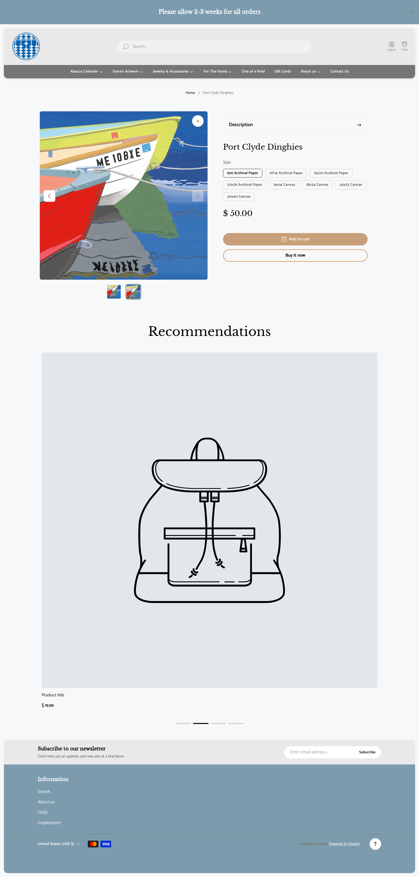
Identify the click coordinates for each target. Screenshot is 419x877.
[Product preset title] (209, 520)
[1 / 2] (114, 292)
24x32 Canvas (350, 185)
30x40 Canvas (238, 197)
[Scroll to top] (375, 844)
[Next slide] (198, 196)
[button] (183, 723)
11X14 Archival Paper (286, 173)
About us (46, 802)
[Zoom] (198, 121)
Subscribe (367, 752)
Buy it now (295, 255)
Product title (53, 695)
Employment (49, 823)
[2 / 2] (133, 292)
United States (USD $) (56, 844)
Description (241, 125)
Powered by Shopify (344, 844)
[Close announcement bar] (412, 12)
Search (44, 791)
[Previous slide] (49, 196)
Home (190, 92)
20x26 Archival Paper (244, 185)
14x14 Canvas (284, 185)
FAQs (43, 812)
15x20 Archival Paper (331, 173)
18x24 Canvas (317, 185)
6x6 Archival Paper (242, 173)
